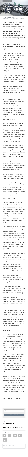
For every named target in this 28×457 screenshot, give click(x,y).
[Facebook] (4, 435)
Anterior (4, 421)
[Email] (20, 435)
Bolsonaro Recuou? (8, 423)
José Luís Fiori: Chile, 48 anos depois (13, 428)
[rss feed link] (5, 440)
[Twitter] (9, 435)
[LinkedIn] (15, 435)
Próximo (4, 425)
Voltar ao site (7, 1)
